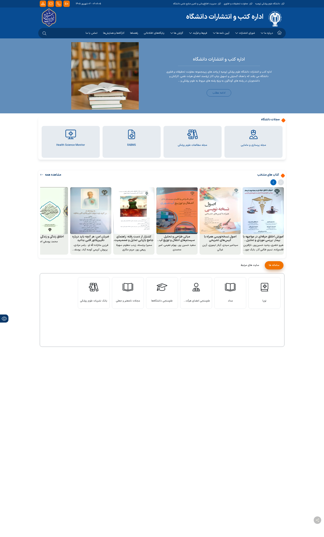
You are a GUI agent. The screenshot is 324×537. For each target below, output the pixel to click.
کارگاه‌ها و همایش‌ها (113, 33)
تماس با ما (92, 33)
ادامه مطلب (218, 93)
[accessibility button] (4, 318)
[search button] (44, 33)
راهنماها (134, 33)
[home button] (279, 33)
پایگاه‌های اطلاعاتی (154, 33)
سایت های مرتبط (250, 265)
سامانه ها (274, 265)
